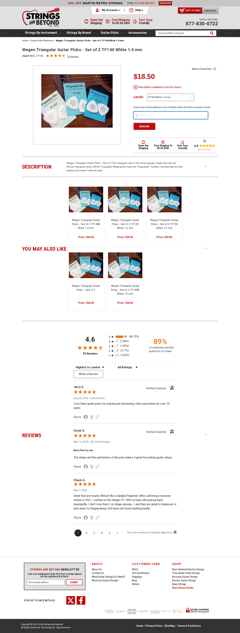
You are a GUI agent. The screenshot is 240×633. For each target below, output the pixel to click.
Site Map (169, 625)
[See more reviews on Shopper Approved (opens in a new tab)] (97, 417)
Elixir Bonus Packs (183, 587)
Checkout (210, 10)
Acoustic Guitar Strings (184, 576)
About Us (97, 569)
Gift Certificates (140, 573)
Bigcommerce (63, 627)
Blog (134, 580)
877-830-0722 (202, 24)
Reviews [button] (44, 434)
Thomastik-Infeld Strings (186, 573)
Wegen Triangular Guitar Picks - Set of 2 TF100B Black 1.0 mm (125, 289)
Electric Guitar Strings (184, 580)
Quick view (86, 199)
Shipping (137, 576)
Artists (135, 584)
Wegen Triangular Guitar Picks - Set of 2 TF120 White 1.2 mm (125, 224)
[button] (108, 10)
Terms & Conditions (189, 625)
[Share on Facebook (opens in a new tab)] (86, 417)
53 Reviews (73, 56)
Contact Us (98, 573)
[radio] (125, 337)
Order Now (165, 3)
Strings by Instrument (41, 32)
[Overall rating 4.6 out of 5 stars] (56, 56)
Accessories (137, 32)
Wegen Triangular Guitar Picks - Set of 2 (86, 287)
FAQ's (135, 569)
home (140, 625)
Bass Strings (179, 584)
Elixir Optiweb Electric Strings (188, 569)
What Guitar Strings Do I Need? (108, 576)
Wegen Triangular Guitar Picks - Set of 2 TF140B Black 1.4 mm (86, 224)
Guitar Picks (110, 32)
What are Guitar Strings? (105, 580)
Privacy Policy (154, 625)
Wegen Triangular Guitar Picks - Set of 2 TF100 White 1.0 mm (164, 224)
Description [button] (44, 166)
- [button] (205, 166)
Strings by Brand (79, 32)
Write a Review (88, 374)
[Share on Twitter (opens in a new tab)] (92, 417)
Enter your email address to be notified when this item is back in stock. (172, 107)
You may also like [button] (44, 248)
